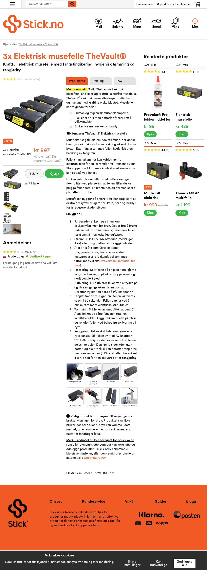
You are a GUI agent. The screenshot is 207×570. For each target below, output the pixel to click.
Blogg (191, 501)
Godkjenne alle (184, 563)
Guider (160, 501)
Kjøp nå (54, 174)
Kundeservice (144, 4)
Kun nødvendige (158, 563)
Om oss (56, 501)
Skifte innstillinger (132, 563)
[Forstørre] (33, 112)
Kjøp (150, 134)
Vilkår (130, 501)
